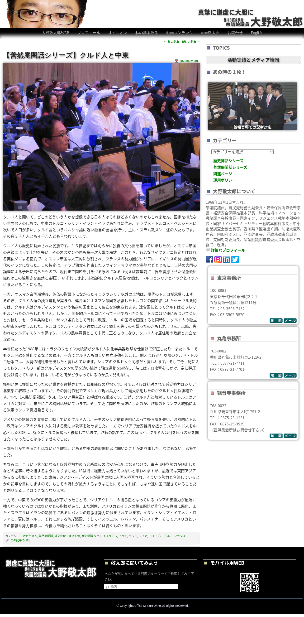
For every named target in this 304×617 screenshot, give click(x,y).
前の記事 (171, 42)
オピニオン (117, 33)
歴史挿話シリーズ (228, 160)
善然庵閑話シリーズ (230, 167)
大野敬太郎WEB (55, 33)
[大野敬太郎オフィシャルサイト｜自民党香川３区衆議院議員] (251, 11)
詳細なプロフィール (228, 250)
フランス (179, 536)
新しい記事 (191, 42)
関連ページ (222, 173)
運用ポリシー (224, 180)
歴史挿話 (87, 536)
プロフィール (88, 33)
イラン (123, 536)
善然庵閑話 (46, 536)
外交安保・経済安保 (67, 536)
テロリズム (155, 536)
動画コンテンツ (179, 33)
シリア (142, 536)
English (256, 33)
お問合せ (235, 33)
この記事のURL (20, 540)
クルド (132, 536)
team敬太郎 (210, 33)
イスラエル (110, 536)
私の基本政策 (146, 33)
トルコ (168, 536)
